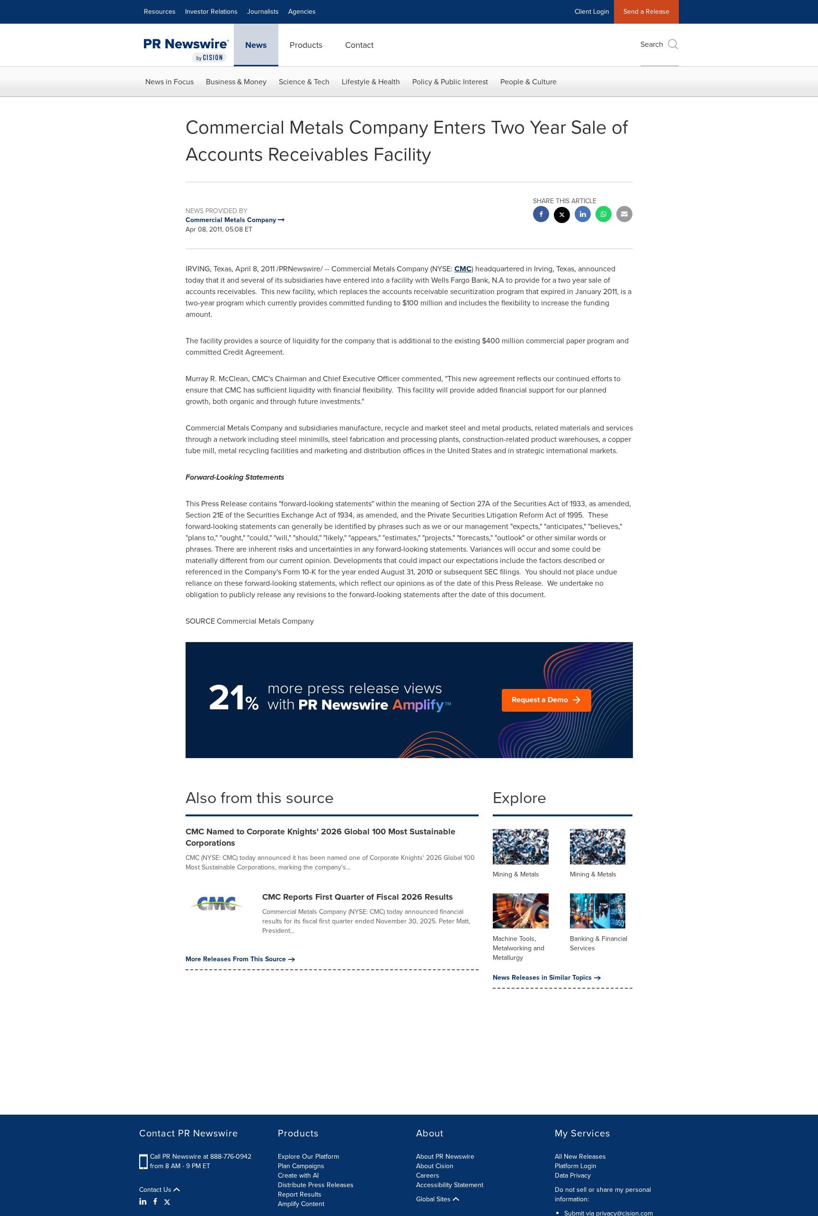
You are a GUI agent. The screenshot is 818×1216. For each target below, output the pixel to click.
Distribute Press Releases (316, 1185)
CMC (462, 268)
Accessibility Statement (449, 1185)
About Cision (434, 1166)
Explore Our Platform (308, 1157)
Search (651, 44)
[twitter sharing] (562, 216)
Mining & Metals (516, 874)
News (256, 45)
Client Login (592, 12)
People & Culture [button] (528, 81)
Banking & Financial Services (598, 943)
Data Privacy (573, 1175)
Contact (359, 45)
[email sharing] (624, 215)
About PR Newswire (445, 1157)
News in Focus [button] (169, 81)
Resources (160, 12)
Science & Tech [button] (304, 81)
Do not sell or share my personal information (603, 1194)
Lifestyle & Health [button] (371, 81)
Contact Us (156, 1190)
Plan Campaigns (301, 1166)
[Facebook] (155, 1202)
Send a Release (646, 12)
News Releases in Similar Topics (542, 978)
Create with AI (298, 1175)
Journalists (263, 12)
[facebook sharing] (541, 215)
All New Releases (580, 1157)
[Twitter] (167, 1202)
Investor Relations (211, 12)
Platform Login (575, 1166)
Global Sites (434, 1199)
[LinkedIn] (144, 1202)
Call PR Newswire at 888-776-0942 (200, 1157)
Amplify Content (301, 1204)
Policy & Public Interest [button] (450, 81)
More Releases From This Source (236, 959)
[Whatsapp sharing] (604, 215)
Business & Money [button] (236, 81)
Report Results (299, 1194)
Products (306, 45)
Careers (427, 1175)
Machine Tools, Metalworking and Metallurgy (518, 948)
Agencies (302, 12)
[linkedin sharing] (583, 215)
